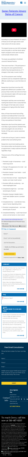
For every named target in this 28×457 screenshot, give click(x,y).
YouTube (22, 226)
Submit (14, 383)
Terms (22, 257)
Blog (5, 307)
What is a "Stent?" (8, 298)
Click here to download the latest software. (16, 443)
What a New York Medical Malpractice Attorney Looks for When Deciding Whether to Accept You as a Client (14, 284)
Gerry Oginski (5, 219)
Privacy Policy (15, 446)
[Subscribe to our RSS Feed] (14, 311)
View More (20, 289)
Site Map (4, 454)
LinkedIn (16, 226)
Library (6, 264)
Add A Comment (9, 254)
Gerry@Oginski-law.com (16, 219)
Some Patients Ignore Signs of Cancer (14, 12)
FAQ (4, 294)
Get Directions (14, 406)
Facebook (6, 226)
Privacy (19, 257)
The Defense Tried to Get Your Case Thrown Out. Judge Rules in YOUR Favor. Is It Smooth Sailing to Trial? (14, 269)
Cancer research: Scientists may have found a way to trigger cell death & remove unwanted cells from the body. (14, 316)
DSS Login (10, 454)
